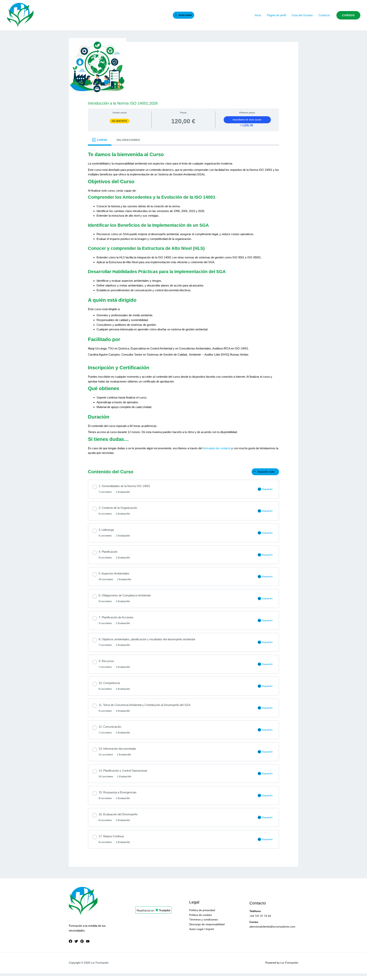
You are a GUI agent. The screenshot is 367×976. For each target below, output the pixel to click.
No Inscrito (119, 121)
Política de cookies (200, 914)
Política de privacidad (202, 910)
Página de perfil (276, 15)
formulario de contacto (217, 448)
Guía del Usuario (302, 15)
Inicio (258, 15)
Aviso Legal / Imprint (201, 929)
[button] (348, 15)
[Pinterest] (82, 941)
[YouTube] (87, 941)
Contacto (324, 15)
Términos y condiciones (203, 919)
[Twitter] (76, 941)
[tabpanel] (183, 304)
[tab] (99, 140)
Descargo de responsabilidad (207, 924)
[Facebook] (70, 941)
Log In (248, 125)
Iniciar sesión (185, 15)
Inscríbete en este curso (247, 120)
